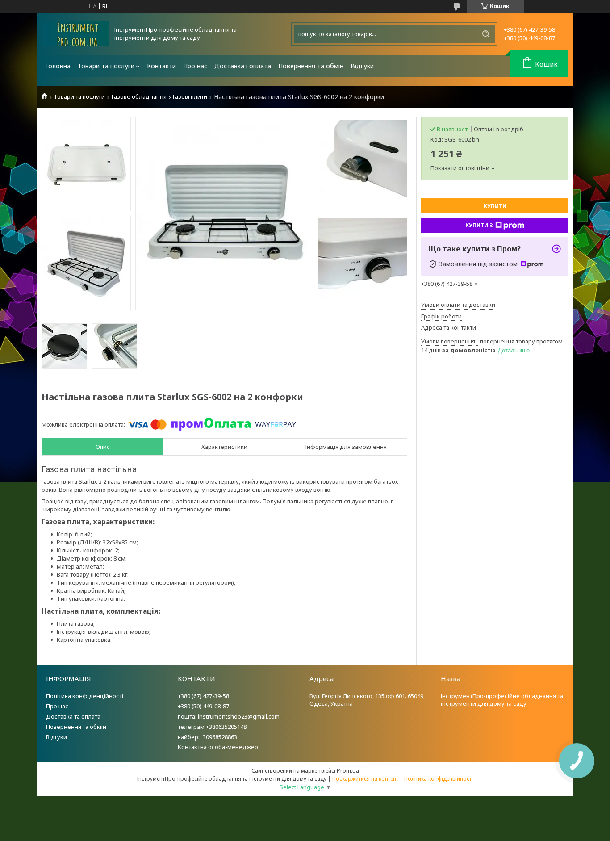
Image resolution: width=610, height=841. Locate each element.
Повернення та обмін (310, 66)
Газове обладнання (139, 96)
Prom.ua (348, 770)
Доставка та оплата (73, 716)
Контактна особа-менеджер (218, 747)
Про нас (195, 66)
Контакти (161, 66)
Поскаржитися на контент (365, 778)
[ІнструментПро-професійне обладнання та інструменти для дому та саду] (75, 33)
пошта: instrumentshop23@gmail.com (229, 716)
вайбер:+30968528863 (207, 737)
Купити (495, 206)
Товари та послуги (106, 66)
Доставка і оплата (242, 66)
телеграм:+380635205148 (212, 727)
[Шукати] (486, 34)
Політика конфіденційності (84, 696)
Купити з (479, 225)
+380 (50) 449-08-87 (203, 706)
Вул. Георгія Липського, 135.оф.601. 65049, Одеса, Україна (367, 699)
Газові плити (190, 96)
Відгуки (362, 66)
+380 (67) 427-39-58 (203, 696)
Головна (58, 66)
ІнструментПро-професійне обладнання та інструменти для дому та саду (502, 699)
